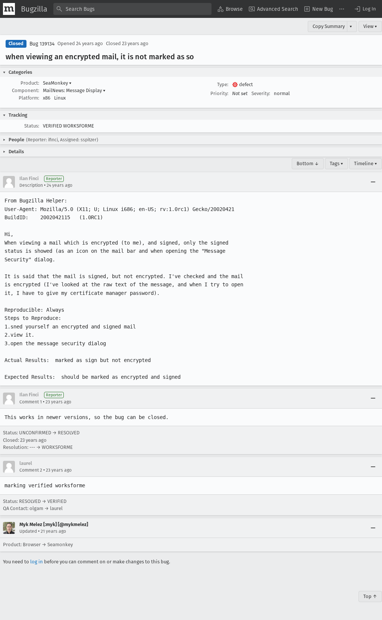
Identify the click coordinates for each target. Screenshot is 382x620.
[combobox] (132, 9)
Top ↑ (370, 596)
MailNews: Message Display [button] (74, 90)
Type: (222, 84)
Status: (31, 126)
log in (36, 561)
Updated (28, 531)
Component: (25, 90)
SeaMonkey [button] (57, 83)
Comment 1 (30, 402)
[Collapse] (373, 182)
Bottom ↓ (308, 163)
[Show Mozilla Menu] (9, 9)
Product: (30, 83)
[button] (365, 9)
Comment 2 (30, 470)
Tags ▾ (336, 163)
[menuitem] (230, 9)
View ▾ (370, 26)
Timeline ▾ (365, 163)
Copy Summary (329, 26)
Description (31, 185)
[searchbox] (132, 9)
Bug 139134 (41, 44)
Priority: (219, 93)
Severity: (260, 93)
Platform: (29, 98)
